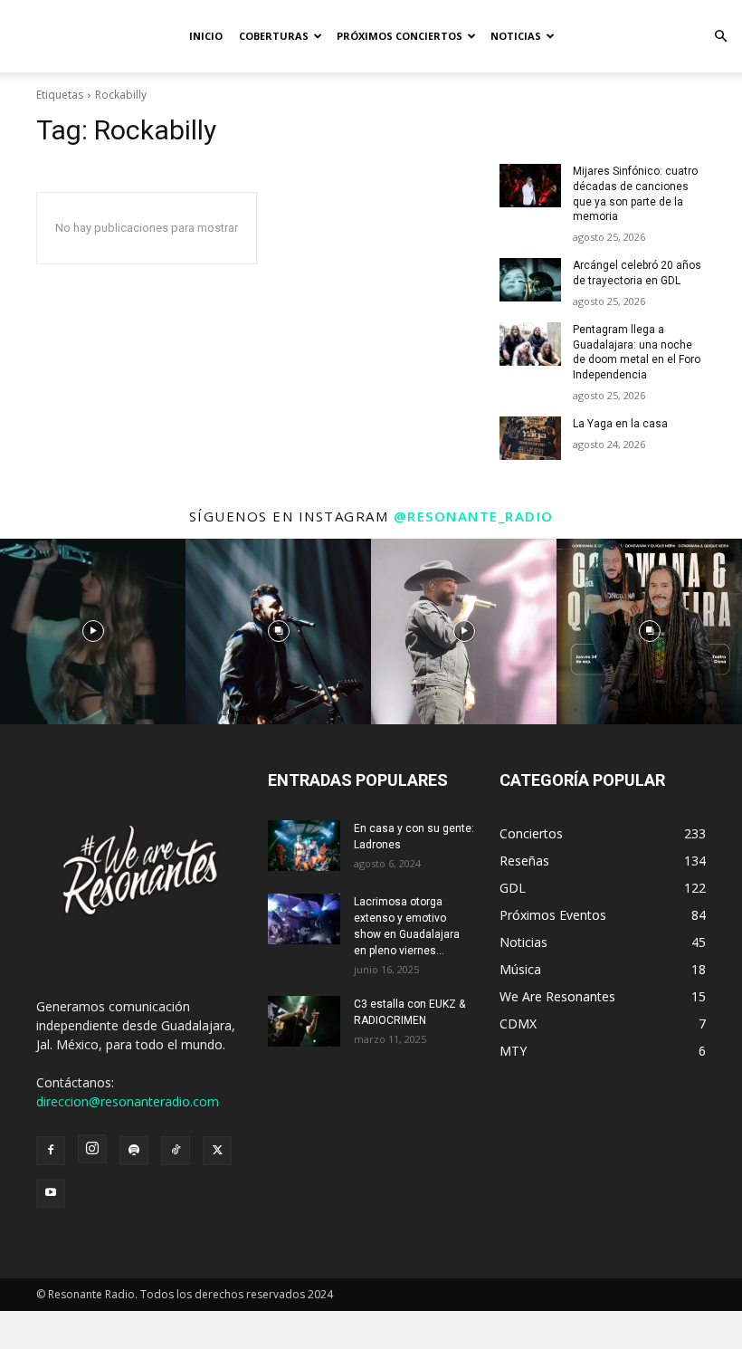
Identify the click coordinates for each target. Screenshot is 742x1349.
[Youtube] (50, 1193)
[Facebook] (50, 1150)
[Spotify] (133, 1150)
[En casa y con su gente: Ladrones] (304, 845)
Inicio (206, 36)
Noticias (515, 36)
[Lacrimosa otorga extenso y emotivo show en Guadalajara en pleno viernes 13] (304, 919)
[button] (720, 36)
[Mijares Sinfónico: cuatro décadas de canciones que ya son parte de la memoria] (530, 185)
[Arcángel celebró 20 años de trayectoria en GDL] (530, 279)
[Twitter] (217, 1150)
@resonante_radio (474, 516)
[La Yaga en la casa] (530, 438)
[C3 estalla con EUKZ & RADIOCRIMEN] (304, 1021)
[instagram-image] (93, 631)
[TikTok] (175, 1150)
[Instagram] (92, 1148)
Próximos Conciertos (399, 36)
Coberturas (274, 36)
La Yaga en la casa (620, 423)
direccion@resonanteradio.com (127, 1101)
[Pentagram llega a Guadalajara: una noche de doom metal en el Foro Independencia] (530, 344)
